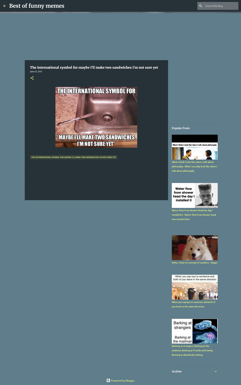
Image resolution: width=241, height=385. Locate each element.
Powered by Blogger (122, 380)
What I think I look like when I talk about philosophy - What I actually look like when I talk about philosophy (194, 166)
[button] (32, 78)
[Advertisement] (96, 36)
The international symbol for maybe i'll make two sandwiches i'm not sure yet (73, 157)
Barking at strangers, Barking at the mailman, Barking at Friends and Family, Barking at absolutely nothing (192, 350)
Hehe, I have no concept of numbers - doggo (194, 262)
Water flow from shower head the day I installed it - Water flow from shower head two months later (194, 215)
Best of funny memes (36, 6)
